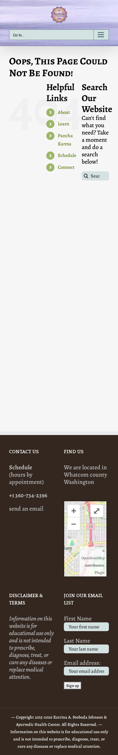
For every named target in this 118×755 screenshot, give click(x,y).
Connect (66, 167)
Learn (63, 124)
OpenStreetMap (93, 558)
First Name (78, 618)
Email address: (82, 663)
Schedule (67, 155)
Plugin (100, 572)
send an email (26, 509)
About (64, 112)
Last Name (77, 641)
